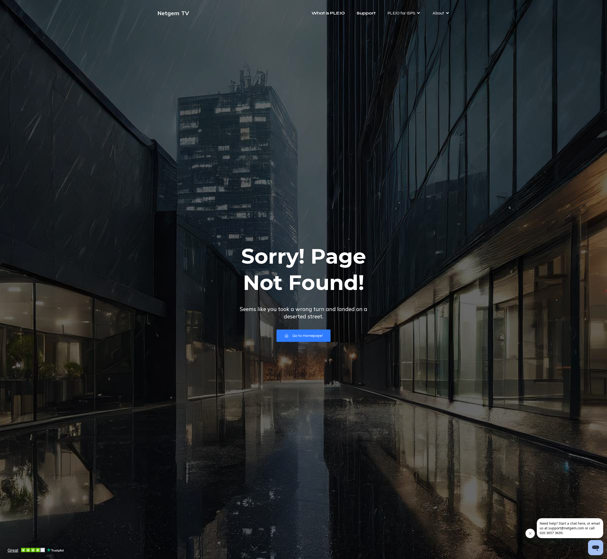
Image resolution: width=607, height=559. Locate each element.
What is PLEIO (328, 13)
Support (366, 13)
